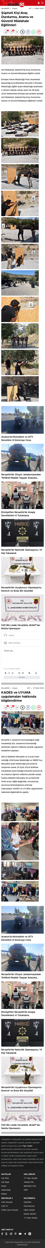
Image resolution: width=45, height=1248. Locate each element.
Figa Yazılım (27, 1146)
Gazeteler (27, 1202)
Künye (3, 1186)
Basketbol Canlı (30, 1186)
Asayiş (14, 8)
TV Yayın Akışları (30, 1178)
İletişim (4, 1194)
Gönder (22, 677)
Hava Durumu (29, 1206)
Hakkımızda (5, 1190)
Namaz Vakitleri (30, 1214)
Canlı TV (4, 1206)
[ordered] (19, 673)
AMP (26, 1190)
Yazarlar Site (29, 1182)
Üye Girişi (5, 1178)
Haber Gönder (29, 1210)
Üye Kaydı (5, 1182)
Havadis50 (5, 8)
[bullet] (22, 673)
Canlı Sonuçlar (6, 1202)
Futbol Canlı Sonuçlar (9, 1210)
